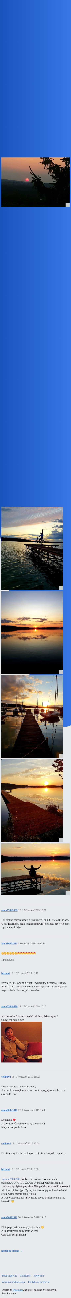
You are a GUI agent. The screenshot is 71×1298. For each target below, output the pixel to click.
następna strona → (11, 1250)
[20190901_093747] (35, 182)
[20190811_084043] (32, 548)
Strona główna (9, 1275)
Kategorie (25, 1275)
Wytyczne (39, 1275)
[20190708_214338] (32, 716)
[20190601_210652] (35, 869)
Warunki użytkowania (13, 1282)
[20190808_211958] (32, 632)
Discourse (18, 1289)
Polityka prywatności (39, 1282)
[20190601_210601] (32, 800)
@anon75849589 (11, 1179)
